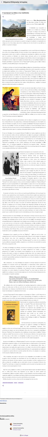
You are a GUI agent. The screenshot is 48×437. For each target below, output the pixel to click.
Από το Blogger (24, 435)
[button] (3, 17)
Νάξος (15, 382)
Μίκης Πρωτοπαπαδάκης (8, 382)
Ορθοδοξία (20, 382)
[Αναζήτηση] (46, 2)
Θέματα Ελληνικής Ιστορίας (15, 2)
